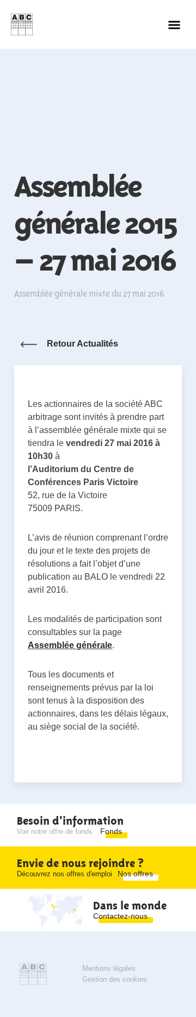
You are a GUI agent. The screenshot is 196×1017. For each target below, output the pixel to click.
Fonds (111, 831)
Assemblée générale (70, 645)
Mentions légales (109, 968)
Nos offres (135, 873)
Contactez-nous (120, 916)
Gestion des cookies (114, 979)
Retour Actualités (82, 343)
